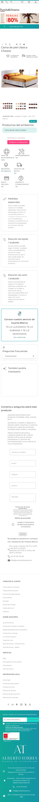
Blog (4, 658)
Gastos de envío (8, 608)
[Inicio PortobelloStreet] (10, 11)
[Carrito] (29, 2)
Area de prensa (8, 669)
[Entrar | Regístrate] (35, 2)
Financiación (7, 597)
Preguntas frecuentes (10, 590)
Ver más (33, 121)
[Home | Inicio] (4, 26)
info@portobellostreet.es (17, 216)
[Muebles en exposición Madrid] (2, 2)
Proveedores (7, 665)
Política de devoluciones (11, 694)
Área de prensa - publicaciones (14, 644)
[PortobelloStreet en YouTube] (13, 705)
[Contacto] (7, 2)
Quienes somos (8, 623)
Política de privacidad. (23, 730)
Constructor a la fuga (10, 633)
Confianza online (9, 687)
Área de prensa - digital (11, 647)
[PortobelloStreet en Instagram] (22, 705)
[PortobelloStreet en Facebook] (8, 705)
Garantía (6, 611)
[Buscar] (11, 2)
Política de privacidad (10, 697)
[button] (19, 356)
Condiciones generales (11, 683)
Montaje (6, 601)
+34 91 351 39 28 (17, 556)
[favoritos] (22, 2)
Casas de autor (8, 640)
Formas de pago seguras (11, 594)
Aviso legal (6, 680)
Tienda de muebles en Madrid (13, 626)
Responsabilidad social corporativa (15, 630)
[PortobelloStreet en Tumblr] (30, 705)
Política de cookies (9, 690)
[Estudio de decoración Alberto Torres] (19, 762)
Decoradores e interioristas (12, 662)
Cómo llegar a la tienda (11, 587)
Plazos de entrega (9, 604)
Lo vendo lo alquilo (9, 637)
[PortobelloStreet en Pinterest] (17, 705)
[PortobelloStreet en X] (26, 705)
